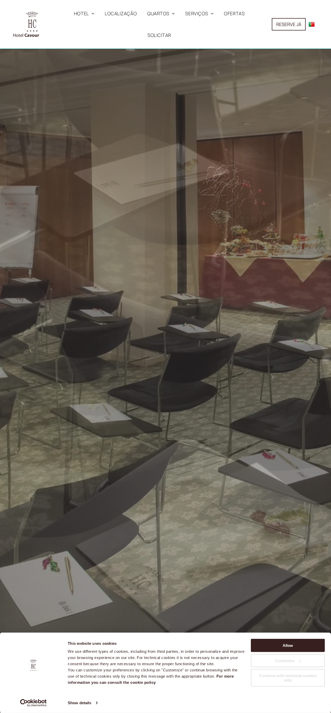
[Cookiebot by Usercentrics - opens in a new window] (33, 703)
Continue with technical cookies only (288, 677)
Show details (79, 703)
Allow (288, 645)
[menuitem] (84, 13)
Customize (285, 660)
